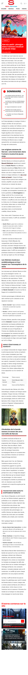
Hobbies (5, 40)
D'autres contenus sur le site (14, 605)
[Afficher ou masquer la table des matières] (23, 92)
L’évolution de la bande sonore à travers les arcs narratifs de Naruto (14, 110)
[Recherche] (21, 3)
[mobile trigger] (3, 3)
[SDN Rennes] (11, 3)
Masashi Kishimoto (7, 163)
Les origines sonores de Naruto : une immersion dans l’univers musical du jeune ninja (14, 97)
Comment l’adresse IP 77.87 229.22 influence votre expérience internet (13, 636)
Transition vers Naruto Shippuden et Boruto (14, 114)
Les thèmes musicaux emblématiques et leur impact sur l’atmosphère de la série (14, 103)
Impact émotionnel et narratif (13, 107)
